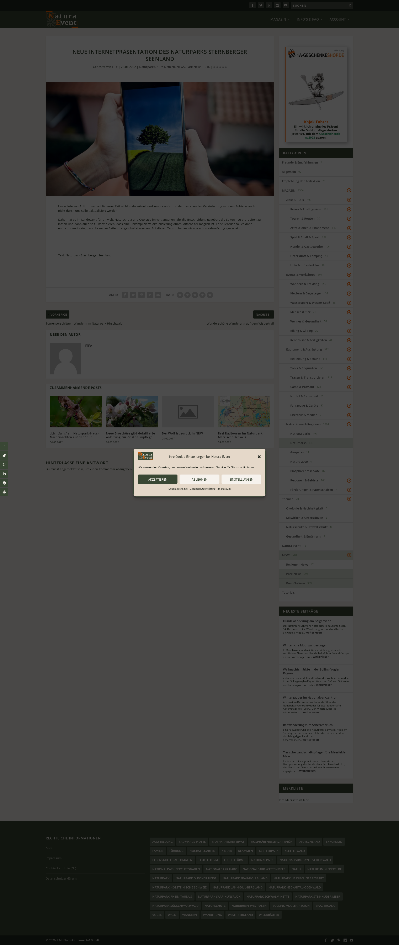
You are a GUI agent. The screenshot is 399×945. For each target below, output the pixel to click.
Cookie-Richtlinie (178, 488)
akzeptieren (157, 479)
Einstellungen (241, 479)
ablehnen (199, 479)
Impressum (224, 488)
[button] (259, 456)
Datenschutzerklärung (203, 488)
